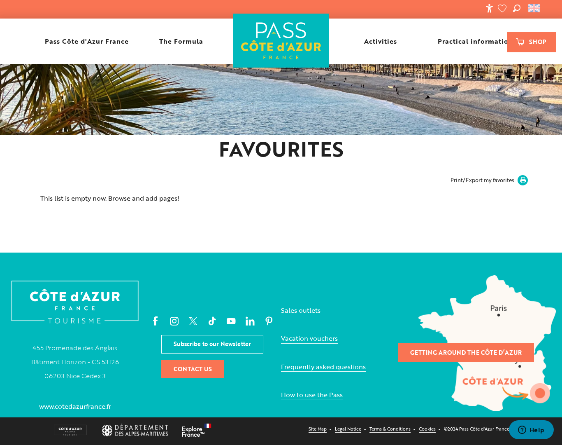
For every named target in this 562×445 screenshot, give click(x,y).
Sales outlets (300, 310)
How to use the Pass (312, 395)
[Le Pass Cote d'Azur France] (281, 41)
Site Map (318, 428)
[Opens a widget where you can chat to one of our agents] (531, 430)
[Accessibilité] (489, 8)
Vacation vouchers (309, 338)
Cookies (427, 428)
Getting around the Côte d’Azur (466, 352)
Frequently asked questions (323, 367)
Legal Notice (348, 428)
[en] (535, 8)
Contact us (193, 369)
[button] (517, 8)
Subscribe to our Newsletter (212, 344)
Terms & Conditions (390, 428)
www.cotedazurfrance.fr (75, 406)
